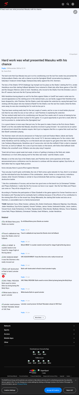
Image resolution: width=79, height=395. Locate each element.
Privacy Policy (22, 384)
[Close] (75, 380)
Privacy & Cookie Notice (35, 376)
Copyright (62, 376)
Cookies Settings (9, 390)
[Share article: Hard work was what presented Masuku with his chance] (75, 12)
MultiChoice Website (12, 376)
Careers (68, 376)
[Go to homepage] (6, 4)
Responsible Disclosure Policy (50, 376)
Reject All (69, 390)
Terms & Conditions (23, 376)
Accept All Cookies (53, 390)
